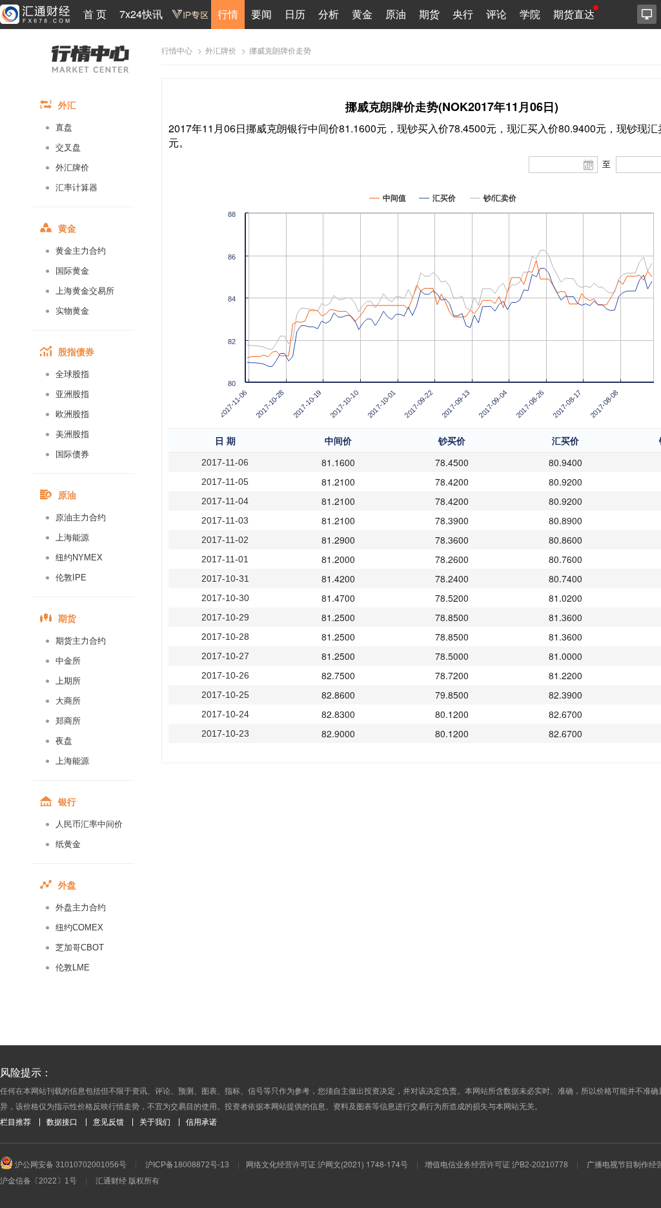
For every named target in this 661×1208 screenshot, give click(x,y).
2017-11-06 (225, 462)
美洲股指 (72, 434)
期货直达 (574, 13)
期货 (429, 13)
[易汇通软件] (646, 14)
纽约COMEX (79, 927)
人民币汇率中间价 (89, 824)
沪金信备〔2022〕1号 (38, 1180)
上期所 (68, 681)
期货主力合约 (81, 641)
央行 (463, 13)
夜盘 (64, 741)
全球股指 (72, 374)
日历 (295, 13)
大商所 (68, 701)
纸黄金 (68, 844)
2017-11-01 (225, 559)
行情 (228, 13)
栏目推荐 (15, 1122)
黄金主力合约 (81, 251)
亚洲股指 (72, 394)
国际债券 (72, 454)
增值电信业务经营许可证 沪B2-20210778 (496, 1164)
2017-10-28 (225, 636)
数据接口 (61, 1122)
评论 (496, 13)
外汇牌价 (72, 167)
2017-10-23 (225, 733)
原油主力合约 (81, 517)
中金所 (68, 661)
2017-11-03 (225, 520)
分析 (328, 13)
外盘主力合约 (81, 907)
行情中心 (176, 51)
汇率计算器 (76, 187)
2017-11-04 (225, 501)
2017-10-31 (225, 578)
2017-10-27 (225, 656)
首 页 (95, 13)
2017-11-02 (225, 540)
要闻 (261, 13)
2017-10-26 (225, 675)
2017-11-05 (225, 481)
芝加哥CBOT (80, 947)
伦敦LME (73, 967)
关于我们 (154, 1122)
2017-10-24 (225, 714)
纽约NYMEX (79, 557)
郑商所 (68, 721)
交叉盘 (68, 147)
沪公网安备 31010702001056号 (70, 1164)
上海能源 (72, 537)
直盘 (64, 127)
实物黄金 (72, 311)
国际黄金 (72, 271)
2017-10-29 (225, 617)
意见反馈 (108, 1122)
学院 (530, 13)
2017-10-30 (225, 598)
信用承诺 (201, 1122)
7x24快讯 (141, 13)
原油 (395, 13)
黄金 (362, 13)
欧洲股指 (72, 414)
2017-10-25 (225, 695)
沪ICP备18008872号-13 (187, 1164)
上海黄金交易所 (85, 291)
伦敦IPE (71, 577)
